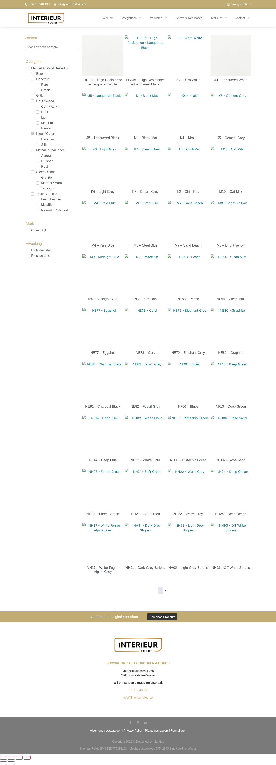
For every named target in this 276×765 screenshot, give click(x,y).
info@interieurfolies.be (138, 697)
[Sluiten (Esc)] (27, 758)
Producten (155, 18)
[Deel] (19, 758)
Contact (240, 18)
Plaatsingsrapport (156, 730)
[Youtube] (145, 722)
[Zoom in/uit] (3, 758)
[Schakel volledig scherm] (11, 758)
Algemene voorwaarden (105, 730)
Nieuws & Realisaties (188, 18)
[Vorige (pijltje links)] (3, 763)
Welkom (108, 18)
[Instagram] (138, 722)
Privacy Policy (133, 730)
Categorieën (129, 18)
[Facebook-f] (130, 722)
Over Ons (216, 18)
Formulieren (178, 730)
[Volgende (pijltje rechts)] (11, 763)
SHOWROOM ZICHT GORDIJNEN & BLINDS (138, 663)
